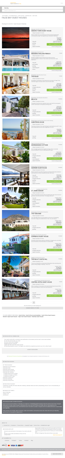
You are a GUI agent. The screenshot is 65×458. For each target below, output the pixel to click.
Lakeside (28, 385)
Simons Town (34, 52)
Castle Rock (5, 385)
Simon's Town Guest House (41, 31)
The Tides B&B (36, 214)
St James (38, 189)
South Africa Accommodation (33, 315)
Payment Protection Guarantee (15, 356)
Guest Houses (21, 15)
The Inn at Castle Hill (39, 259)
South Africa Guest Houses (48, 315)
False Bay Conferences (8, 377)
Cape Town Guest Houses (24, 316)
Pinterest (26, 440)
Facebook (7, 440)
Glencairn (33, 29)
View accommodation (54, 44)
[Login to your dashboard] (54, 3)
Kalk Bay (33, 257)
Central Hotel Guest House (41, 282)
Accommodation (13, 15)
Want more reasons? (57, 435)
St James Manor (37, 191)
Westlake (8, 387)
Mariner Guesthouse (39, 168)
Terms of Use (36, 425)
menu (59, 3)
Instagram (14, 440)
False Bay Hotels (6, 368)
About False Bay (6, 392)
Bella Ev (34, 99)
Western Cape (28, 15)
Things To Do (6, 393)
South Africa (5, 15)
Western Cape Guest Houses (10, 316)
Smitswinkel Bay (55, 385)
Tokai (32, 143)
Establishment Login (45, 425)
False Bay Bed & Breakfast (9, 370)
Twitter (20, 440)
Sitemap (4, 455)
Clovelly (10, 385)
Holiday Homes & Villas (9, 376)
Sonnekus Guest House (39, 236)
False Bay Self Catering (8, 372)
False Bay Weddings (7, 379)
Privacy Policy (20, 425)
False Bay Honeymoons (8, 380)
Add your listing (57, 453)
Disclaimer (13, 425)
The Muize (34, 76)
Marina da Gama (35, 385)
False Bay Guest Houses (37, 316)
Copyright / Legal (28, 425)
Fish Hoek (15, 385)
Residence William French (40, 54)
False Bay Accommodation (9, 366)
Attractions (5, 395)
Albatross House (37, 122)
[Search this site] (52, 3)
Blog (32, 440)
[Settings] (56, 3)
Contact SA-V (7, 425)
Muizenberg (33, 75)
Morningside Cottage (39, 145)
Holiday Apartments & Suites (11, 373)
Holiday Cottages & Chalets (10, 375)
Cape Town (34, 15)
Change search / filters (32, 308)
